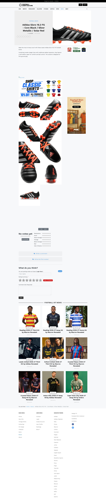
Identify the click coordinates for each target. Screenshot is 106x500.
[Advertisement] (40, 66)
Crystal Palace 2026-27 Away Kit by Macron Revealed (29, 398)
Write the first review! (41, 259)
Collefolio (57, 1)
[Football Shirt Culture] (26, 5)
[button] (40, 429)
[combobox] (86, 9)
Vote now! (26, 239)
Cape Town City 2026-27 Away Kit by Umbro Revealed (76, 398)
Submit (21, 297)
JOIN (80, 4)
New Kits (29, 327)
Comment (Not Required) (25, 284)
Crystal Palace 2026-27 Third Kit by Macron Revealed (76, 364)
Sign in (85, 4)
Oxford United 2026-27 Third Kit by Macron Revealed (53, 364)
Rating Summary (24, 276)
